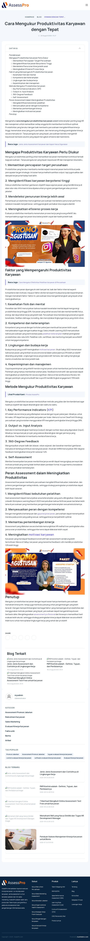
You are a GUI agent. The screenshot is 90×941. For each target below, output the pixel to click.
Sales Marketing (12, 721)
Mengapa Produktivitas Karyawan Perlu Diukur (28, 58)
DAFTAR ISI (13, 48)
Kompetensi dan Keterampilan (25, 77)
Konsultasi (75, 896)
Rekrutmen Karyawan (15, 717)
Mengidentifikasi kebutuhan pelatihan (29, 103)
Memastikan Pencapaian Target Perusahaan (32, 60)
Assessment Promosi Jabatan (18, 712)
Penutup (13, 114)
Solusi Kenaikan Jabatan (40, 901)
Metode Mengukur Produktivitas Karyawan (27, 86)
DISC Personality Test (58, 916)
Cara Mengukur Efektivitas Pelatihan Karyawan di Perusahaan (42, 282)
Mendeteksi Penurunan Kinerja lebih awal (30, 66)
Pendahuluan (14, 55)
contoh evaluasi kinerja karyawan (18, 758)
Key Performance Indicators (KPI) (27, 89)
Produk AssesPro (32, 394)
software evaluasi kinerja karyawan (48, 758)
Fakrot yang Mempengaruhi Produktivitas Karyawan (31, 72)
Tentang (74, 887)
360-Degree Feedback (23, 94)
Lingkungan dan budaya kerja (25, 80)
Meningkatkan (19, 111)
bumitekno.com (82, 937)
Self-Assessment (20, 97)
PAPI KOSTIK (55, 891)
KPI (50, 410)
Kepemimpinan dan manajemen (26, 83)
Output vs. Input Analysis (23, 91)
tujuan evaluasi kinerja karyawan (60, 754)
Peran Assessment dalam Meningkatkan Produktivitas (32, 100)
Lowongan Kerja (77, 904)
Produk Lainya (56, 921)
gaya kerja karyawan (46, 513)
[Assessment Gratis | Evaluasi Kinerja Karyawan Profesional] (15, 5)
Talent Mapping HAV (58, 887)
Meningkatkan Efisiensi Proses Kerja (28, 69)
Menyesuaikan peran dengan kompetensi (30, 105)
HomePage (29, 17)
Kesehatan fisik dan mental (24, 74)
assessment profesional (44, 614)
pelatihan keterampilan (52, 333)
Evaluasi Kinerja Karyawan (17, 726)
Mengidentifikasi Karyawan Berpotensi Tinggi (32, 63)
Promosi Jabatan (12, 754)
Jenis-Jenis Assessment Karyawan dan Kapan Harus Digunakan (43, 144)
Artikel (8, 740)
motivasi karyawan (33, 111)
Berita (8, 735)
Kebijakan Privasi (77, 900)
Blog (39, 17)
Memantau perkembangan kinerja (27, 108)
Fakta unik (10, 731)
